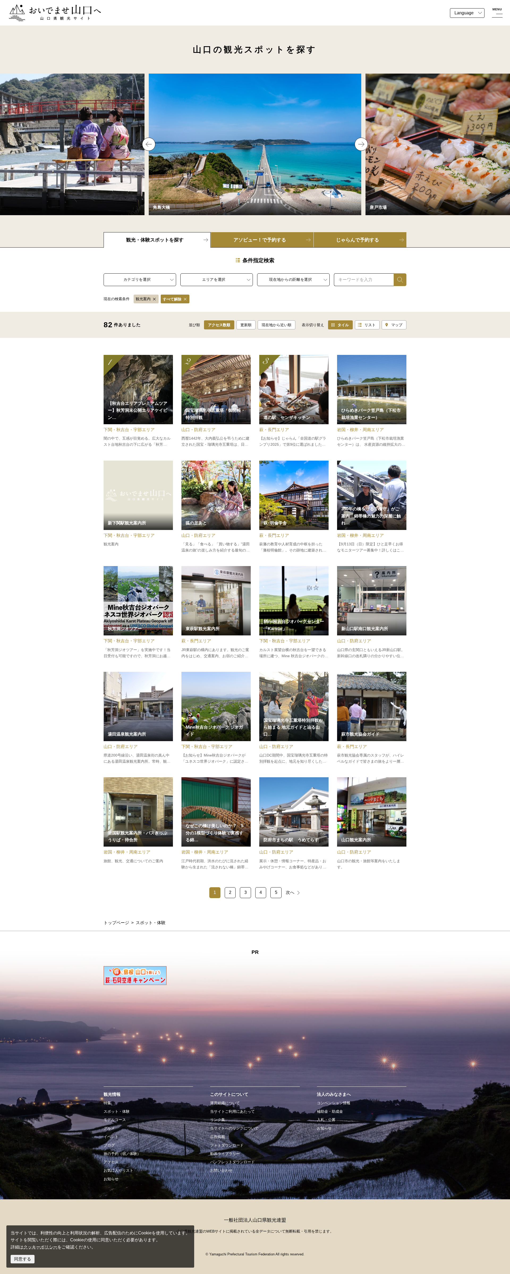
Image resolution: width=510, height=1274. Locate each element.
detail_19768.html (371, 507)
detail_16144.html (371, 718)
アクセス (111, 1162)
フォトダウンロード (227, 1145)
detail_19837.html (294, 718)
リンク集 (217, 1120)
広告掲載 (217, 1137)
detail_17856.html (294, 401)
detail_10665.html (138, 507)
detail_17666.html (216, 507)
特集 (107, 1103)
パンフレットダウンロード (232, 1162)
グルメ (109, 1128)
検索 (398, 279)
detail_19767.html (216, 401)
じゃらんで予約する (357, 240)
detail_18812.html (216, 718)
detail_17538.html (294, 507)
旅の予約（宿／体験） (122, 1154)
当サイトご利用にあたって (232, 1111)
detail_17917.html (294, 612)
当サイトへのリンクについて (234, 1128)
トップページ (116, 922)
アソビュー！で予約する (259, 240)
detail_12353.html (371, 823)
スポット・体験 (117, 1111)
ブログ (109, 1145)
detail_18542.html (371, 401)
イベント (111, 1137)
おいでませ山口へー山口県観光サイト (44, 7)
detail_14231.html (216, 612)
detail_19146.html (138, 401)
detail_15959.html (138, 718)
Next (361, 144)
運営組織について (225, 1103)
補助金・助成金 (330, 1111)
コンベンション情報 (333, 1103)
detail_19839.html (216, 823)
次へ (290, 892)
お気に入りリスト (118, 1170)
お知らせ (111, 1179)
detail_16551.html (294, 823)
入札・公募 (326, 1120)
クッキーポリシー (40, 1247)
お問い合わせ (221, 1170)
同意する (22, 1259)
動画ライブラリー (225, 1154)
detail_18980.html (138, 612)
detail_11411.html (138, 823)
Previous (148, 144)
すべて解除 (172, 299)
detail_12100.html (371, 612)
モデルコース (115, 1120)
